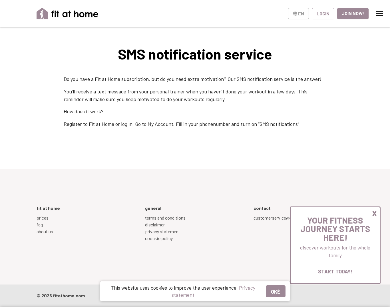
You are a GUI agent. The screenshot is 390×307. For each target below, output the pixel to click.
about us (45, 231)
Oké (275, 291)
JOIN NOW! (353, 13)
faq (40, 224)
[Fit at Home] (67, 13)
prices (43, 217)
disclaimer (155, 224)
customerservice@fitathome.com (286, 217)
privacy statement (162, 231)
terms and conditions (165, 217)
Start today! (335, 271)
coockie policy (159, 238)
